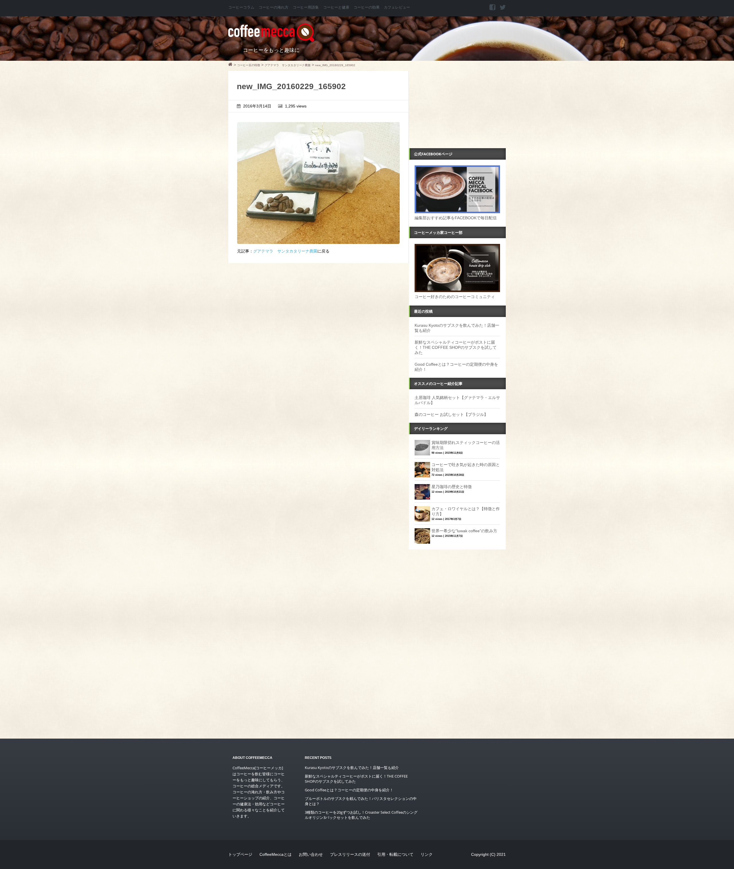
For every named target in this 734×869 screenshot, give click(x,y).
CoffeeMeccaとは (275, 854)
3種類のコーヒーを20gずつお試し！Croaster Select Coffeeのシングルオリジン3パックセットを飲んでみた (361, 815)
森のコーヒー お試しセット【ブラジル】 (451, 414)
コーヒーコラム (241, 7)
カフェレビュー (397, 7)
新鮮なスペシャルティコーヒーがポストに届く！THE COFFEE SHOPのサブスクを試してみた (456, 347)
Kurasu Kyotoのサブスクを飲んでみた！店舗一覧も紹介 (352, 767)
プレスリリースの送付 (350, 854)
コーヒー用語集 (306, 7)
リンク (427, 854)
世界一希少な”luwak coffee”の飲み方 (464, 531)
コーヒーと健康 (336, 7)
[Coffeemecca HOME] (230, 65)
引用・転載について (395, 854)
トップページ (240, 854)
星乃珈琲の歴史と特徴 (452, 486)
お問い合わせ (311, 854)
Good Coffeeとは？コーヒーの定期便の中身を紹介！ (349, 789)
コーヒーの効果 (367, 7)
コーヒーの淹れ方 (273, 7)
